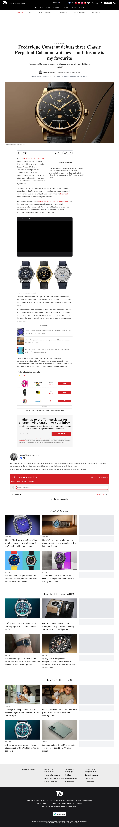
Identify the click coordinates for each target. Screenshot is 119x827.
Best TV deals (89, 778)
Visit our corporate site (81, 821)
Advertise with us (68, 803)
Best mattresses (70, 782)
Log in (100, 477)
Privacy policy (42, 803)
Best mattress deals (91, 775)
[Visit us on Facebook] (69, 3)
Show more (46, 407)
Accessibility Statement (36, 800)
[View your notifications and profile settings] (102, 3)
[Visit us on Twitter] (73, 3)
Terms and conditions (83, 800)
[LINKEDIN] (21, 458)
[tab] (17, 494)
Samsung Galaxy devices (52, 775)
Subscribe (107, 2)
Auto (74, 7)
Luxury (66, 7)
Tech (41, 7)
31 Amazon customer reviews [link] (32, 376)
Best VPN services (50, 782)
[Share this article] (18, 152)
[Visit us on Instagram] (82, 3)
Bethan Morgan (50, 72)
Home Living (57, 7)
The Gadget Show (79, 12)
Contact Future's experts (56, 800)
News (78, 72)
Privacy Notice (22, 440)
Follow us (59, 153)
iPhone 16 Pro (49, 771)
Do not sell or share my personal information (59, 807)
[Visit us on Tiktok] (88, 3)
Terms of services (41, 439)
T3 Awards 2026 (62, 12)
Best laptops (69, 771)
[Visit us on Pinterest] (76, 3)
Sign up (105, 477)
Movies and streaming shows (54, 778)
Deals (29, 12)
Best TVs (68, 775)
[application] (45, 236)
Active (48, 7)
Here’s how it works (82, 76)
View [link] (64, 383)
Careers (79, 803)
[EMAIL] (24, 458)
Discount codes (90, 782)
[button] (44, 383)
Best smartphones (71, 778)
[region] (59, 487)
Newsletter (69, 153)
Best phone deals (91, 771)
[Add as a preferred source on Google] (59, 814)
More (81, 7)
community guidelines (28, 481)
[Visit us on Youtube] (79, 3)
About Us (70, 800)
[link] (24, 383)
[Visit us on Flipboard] (85, 3)
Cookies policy (54, 803)
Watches (62, 43)
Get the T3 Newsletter (44, 12)
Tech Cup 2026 (95, 12)
